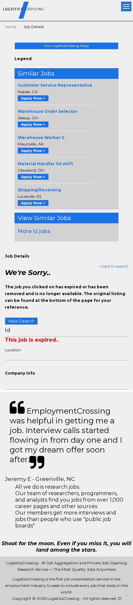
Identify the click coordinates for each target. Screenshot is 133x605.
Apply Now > (33, 98)
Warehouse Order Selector (47, 111)
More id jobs (34, 231)
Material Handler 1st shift (45, 163)
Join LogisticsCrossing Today (66, 46)
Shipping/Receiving (39, 189)
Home (10, 26)
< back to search (113, 266)
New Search (21, 321)
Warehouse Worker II (41, 137)
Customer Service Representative (55, 85)
